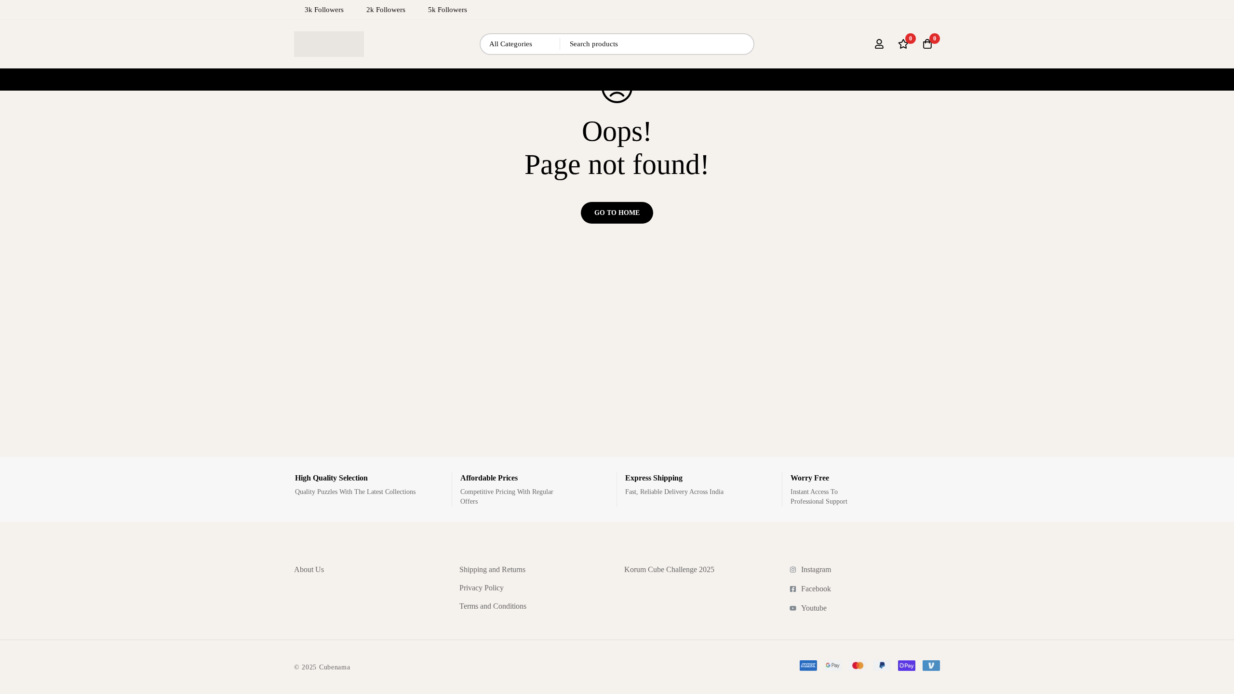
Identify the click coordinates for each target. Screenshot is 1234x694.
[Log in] (879, 44)
